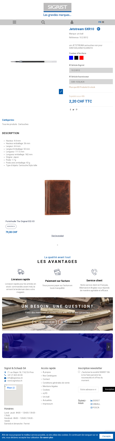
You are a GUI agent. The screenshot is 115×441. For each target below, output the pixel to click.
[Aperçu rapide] (57, 218)
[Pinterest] (76, 110)
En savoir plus (46, 437)
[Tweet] (73, 110)
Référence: (74, 37)
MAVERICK (11, 226)
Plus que (73, 87)
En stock (91, 87)
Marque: (72, 34)
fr (99, 22)
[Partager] (70, 110)
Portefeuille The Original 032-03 (20, 221)
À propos (47, 372)
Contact (46, 379)
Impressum (48, 404)
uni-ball (80, 34)
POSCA (95, 407)
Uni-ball (46, 397)
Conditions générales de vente (56, 383)
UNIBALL (96, 404)
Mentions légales (50, 386)
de (103, 22)
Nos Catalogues (50, 376)
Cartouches (23, 124)
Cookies (46, 390)
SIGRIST (96, 400)
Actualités (47, 400)
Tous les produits (9, 124)
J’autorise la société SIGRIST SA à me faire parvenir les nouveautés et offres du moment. (95, 376)
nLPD (45, 393)
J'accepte (106, 436)
